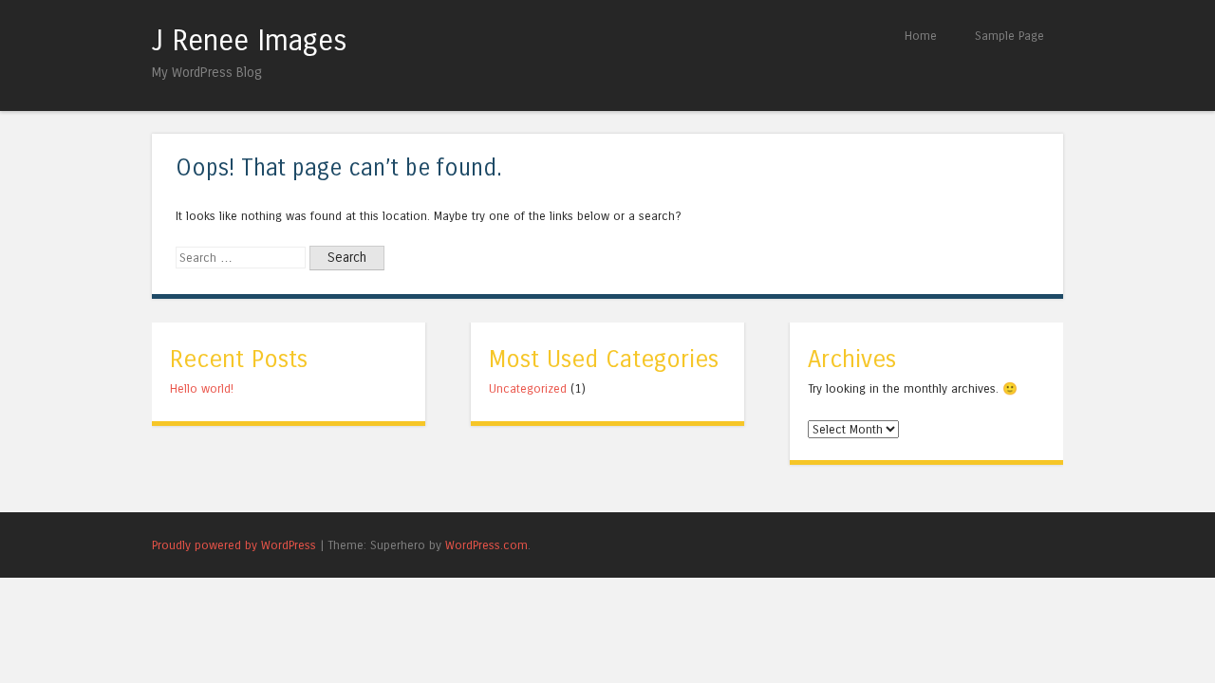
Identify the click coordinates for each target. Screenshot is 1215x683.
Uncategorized (528, 388)
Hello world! (202, 388)
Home (921, 35)
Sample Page (1009, 35)
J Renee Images (249, 41)
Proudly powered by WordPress (234, 545)
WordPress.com (486, 545)
